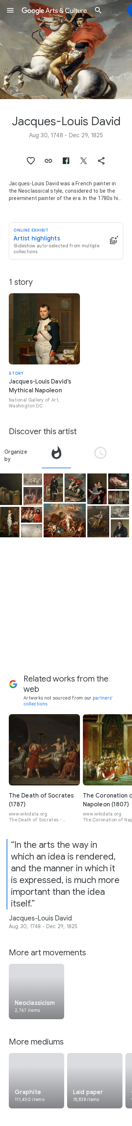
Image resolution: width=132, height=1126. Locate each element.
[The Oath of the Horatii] (32, 496)
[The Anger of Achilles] (31, 515)
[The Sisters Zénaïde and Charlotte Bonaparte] (97, 488)
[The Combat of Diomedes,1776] (120, 512)
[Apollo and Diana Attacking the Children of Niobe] (65, 520)
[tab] (56, 455)
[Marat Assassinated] (11, 489)
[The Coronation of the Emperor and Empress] (118, 497)
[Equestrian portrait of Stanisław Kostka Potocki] (98, 521)
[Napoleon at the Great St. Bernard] (75, 487)
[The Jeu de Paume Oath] (31, 530)
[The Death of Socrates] (32, 479)
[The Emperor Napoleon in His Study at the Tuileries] (9, 522)
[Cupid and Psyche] (118, 481)
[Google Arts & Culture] (54, 10)
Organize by (15, 455)
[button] (10, 10)
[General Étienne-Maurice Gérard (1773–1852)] (53, 487)
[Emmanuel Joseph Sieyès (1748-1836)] (120, 528)
